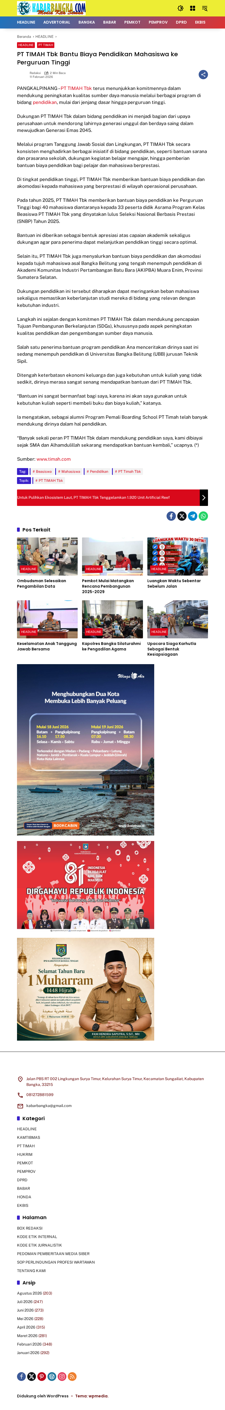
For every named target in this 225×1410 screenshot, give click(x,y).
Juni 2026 (25, 1310)
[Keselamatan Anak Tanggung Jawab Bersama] (47, 619)
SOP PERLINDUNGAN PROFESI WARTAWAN (56, 1262)
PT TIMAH (45, 45)
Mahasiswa (70, 471)
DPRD (22, 1180)
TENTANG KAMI (31, 1271)
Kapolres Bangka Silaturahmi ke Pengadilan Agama (111, 646)
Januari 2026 (28, 1352)
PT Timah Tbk (129, 471)
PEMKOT (25, 1163)
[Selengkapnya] (112, 1067)
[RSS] (72, 1376)
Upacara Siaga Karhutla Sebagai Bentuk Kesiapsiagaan (171, 649)
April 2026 (26, 1327)
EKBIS (22, 1205)
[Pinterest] (41, 1376)
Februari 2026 (29, 1344)
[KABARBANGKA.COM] (51, 8)
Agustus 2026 (29, 1293)
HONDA (24, 1197)
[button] (180, 8)
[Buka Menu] (192, 8)
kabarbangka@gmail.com (49, 1105)
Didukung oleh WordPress (43, 1396)
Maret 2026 (27, 1335)
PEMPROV (26, 1171)
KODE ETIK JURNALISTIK (39, 1245)
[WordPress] (51, 1376)
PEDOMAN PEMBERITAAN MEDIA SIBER (53, 1254)
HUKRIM (24, 1154)
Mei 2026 (25, 1318)
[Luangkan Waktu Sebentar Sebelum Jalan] (177, 556)
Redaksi (35, 73)
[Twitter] (182, 516)
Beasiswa (44, 471)
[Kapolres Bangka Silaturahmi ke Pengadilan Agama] (112, 619)
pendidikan (45, 102)
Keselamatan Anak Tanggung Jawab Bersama (47, 646)
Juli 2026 (25, 1301)
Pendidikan (99, 471)
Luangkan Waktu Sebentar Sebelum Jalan (174, 583)
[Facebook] (171, 516)
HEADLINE (25, 45)
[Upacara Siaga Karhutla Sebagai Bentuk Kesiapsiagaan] (177, 619)
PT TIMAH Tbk (76, 88)
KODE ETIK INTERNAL (37, 1237)
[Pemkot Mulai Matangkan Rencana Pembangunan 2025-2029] (112, 556)
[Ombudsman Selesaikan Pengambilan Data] (47, 556)
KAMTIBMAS (28, 1137)
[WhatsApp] (203, 516)
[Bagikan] (203, 74)
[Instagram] (62, 1376)
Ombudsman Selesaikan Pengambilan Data (41, 583)
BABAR (23, 1188)
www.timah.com (53, 459)
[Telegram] (192, 516)
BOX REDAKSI (30, 1228)
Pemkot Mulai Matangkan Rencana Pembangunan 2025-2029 (108, 586)
